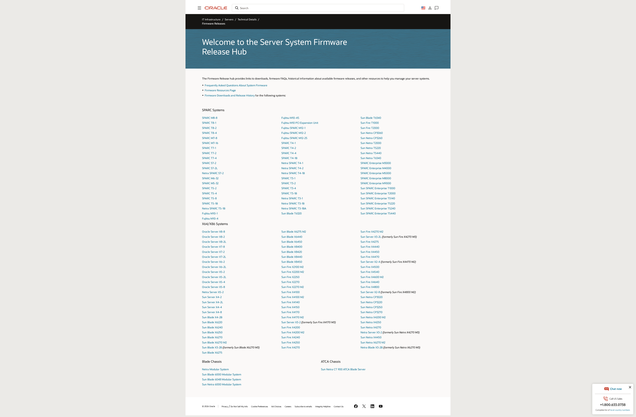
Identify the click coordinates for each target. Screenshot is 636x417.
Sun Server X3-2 (291, 322)
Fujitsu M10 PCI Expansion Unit (299, 122)
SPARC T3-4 (288, 188)
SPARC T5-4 (209, 193)
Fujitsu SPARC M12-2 (293, 133)
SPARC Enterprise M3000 (376, 163)
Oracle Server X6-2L (214, 267)
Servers (229, 19)
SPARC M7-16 (210, 143)
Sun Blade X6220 (212, 322)
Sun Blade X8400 (291, 246)
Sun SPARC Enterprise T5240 (378, 208)
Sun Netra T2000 (371, 143)
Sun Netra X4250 (371, 322)
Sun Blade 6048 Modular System (221, 379)
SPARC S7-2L (210, 168)
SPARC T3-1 (288, 178)
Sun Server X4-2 (212, 297)
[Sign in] (430, 8)
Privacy (225, 406)
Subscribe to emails (303, 406)
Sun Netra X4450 (371, 337)
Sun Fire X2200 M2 (292, 272)
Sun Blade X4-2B (212, 317)
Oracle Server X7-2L (214, 256)
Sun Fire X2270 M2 (292, 287)
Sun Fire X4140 (290, 302)
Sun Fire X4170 (290, 312)
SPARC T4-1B (289, 158)
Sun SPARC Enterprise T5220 (378, 203)
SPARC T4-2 (288, 148)
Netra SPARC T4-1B (293, 173)
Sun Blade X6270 (212, 337)
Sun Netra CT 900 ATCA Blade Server (343, 369)
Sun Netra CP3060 (372, 133)
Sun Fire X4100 (290, 292)
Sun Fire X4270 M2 (372, 231)
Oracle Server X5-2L (214, 277)
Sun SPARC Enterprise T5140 (378, 198)
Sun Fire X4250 (290, 342)
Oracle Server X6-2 (213, 261)
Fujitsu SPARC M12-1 (293, 128)
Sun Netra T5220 (371, 148)
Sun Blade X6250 (212, 332)
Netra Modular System (215, 369)
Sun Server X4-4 (212, 307)
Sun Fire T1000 (370, 122)
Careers (288, 406)
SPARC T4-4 (288, 153)
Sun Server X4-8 (212, 312)
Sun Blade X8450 (291, 261)
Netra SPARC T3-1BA (293, 208)
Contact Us (339, 406)
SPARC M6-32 (210, 178)
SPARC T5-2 (209, 188)
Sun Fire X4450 (370, 251)
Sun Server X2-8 (370, 292)
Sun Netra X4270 (371, 327)
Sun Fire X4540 (370, 272)
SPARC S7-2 (209, 163)
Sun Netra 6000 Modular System (221, 384)
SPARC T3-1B (289, 193)
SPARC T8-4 (209, 133)
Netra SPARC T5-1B (213, 208)
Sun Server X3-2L (371, 236)
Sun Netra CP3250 (371, 307)
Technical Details (247, 19)
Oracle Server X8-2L (214, 241)
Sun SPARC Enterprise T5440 (378, 213)
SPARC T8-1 (209, 122)
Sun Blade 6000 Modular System (221, 374)
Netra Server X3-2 (371, 332)
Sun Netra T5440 (371, 153)
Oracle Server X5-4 (213, 282)
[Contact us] (437, 8)
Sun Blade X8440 (291, 256)
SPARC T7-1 (209, 148)
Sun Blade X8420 (291, 251)
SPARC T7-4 (209, 158)
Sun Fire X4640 (370, 282)
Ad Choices (276, 406)
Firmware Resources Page (220, 90)
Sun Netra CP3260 (371, 138)
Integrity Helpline (322, 406)
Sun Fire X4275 (370, 241)
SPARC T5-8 (209, 198)
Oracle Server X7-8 (213, 246)
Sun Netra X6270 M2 (373, 342)
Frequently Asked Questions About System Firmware (236, 85)
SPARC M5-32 (210, 183)
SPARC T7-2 (209, 153)
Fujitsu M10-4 (210, 218)
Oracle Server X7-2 (213, 251)
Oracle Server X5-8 (213, 287)
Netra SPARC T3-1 (292, 198)
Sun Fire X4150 (290, 307)
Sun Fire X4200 (290, 327)
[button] (199, 8)
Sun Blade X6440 (291, 236)
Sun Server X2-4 (370, 261)
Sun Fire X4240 (290, 337)
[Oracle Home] (216, 8)
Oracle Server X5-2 (213, 272)
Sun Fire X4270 (290, 347)
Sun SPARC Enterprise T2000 (378, 193)
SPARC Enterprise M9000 (376, 183)
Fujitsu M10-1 (210, 213)
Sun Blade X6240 (212, 327)
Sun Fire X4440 (370, 246)
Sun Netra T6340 (371, 158)
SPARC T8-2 (209, 128)
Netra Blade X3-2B (372, 347)
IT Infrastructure (211, 19)
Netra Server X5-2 (213, 292)
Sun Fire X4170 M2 (292, 317)
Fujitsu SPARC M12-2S (294, 138)
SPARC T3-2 (288, 183)
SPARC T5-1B (210, 203)
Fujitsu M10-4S (290, 117)
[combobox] (318, 8)
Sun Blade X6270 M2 (214, 342)
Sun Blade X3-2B (212, 347)
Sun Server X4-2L (212, 302)
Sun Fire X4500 (370, 267)
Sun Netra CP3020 (372, 297)
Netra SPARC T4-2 (292, 168)
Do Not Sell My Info (239, 406)
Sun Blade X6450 (291, 241)
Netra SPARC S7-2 (213, 173)
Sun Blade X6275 (212, 352)
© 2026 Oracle (208, 406)
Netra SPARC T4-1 (292, 163)
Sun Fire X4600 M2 (372, 277)
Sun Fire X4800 (370, 287)
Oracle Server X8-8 (213, 231)
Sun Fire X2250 (290, 277)
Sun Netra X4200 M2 (373, 317)
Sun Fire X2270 (290, 282)
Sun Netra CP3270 (371, 312)
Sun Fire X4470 (370, 256)
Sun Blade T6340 (371, 117)
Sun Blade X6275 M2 (293, 231)
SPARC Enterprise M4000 (376, 168)
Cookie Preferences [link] (259, 406)
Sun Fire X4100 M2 (292, 297)
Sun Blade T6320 (291, 213)
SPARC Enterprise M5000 (376, 173)
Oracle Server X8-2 (213, 236)
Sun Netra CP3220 (371, 302)
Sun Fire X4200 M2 (292, 332)
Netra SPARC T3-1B (292, 203)
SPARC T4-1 (288, 143)
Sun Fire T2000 (370, 128)
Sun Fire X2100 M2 (292, 267)
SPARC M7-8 (209, 138)
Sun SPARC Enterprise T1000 (378, 188)
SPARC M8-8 (209, 117)
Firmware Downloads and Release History (230, 95)
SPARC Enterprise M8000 (376, 178)
